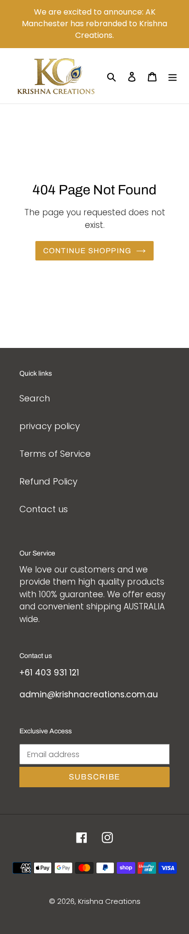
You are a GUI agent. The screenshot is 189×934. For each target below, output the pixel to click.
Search (34, 398)
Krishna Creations (109, 901)
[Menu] (172, 76)
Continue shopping (87, 251)
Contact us (43, 509)
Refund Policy (48, 481)
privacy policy (49, 426)
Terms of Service (55, 454)
